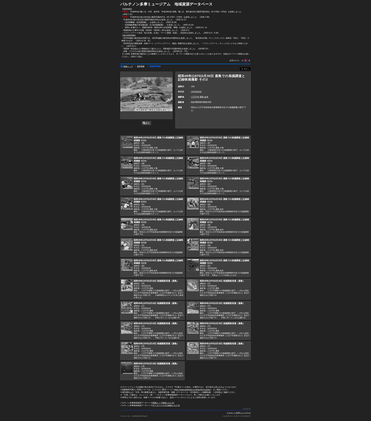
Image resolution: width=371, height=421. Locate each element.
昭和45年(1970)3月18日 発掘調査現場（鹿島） (156, 281)
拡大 (148, 123)
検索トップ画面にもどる (163, 403)
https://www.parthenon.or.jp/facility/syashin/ (192, 390)
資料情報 (140, 66)
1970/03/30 (196, 91)
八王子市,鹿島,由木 (199, 97)
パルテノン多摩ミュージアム (239, 413)
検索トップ (128, 66)
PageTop (248, 409)
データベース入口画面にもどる (166, 405)
